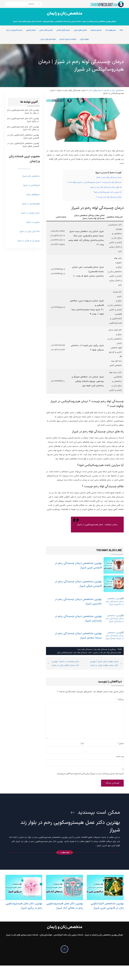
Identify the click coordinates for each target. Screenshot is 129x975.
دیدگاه (120, 699)
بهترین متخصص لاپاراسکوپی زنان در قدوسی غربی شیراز (23, 136)
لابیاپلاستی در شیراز (31, 185)
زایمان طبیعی (31, 30)
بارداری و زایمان (96, 30)
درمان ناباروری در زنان (14, 30)
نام (82, 743)
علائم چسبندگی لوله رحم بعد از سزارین (107, 652)
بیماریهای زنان (110, 30)
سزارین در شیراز (33, 222)
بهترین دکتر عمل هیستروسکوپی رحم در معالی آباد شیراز (23, 128)
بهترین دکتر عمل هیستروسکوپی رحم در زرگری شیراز (23, 120)
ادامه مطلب (65, 852)
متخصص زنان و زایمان (64, 13)
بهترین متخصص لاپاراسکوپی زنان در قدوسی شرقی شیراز (23, 145)
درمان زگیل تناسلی (63, 30)
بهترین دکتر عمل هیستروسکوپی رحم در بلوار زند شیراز (23, 111)
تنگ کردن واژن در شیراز (29, 231)
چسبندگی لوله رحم (85, 649)
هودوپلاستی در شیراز (31, 203)
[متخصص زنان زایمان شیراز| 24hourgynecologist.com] (107, 4)
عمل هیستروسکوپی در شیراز (90, 524)
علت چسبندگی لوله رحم (82, 652)
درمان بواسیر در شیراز (30, 212)
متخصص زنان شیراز (31, 176)
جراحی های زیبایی (80, 30)
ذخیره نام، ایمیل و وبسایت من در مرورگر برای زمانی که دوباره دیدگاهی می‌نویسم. (90, 773)
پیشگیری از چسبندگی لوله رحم (105, 649)
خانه (121, 30)
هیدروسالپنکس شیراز (64, 652)
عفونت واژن (84, 39)
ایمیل (121, 743)
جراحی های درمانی (46, 30)
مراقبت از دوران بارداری (67, 39)
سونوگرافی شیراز (33, 194)
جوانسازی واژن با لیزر (48, 39)
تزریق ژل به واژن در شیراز (29, 240)
